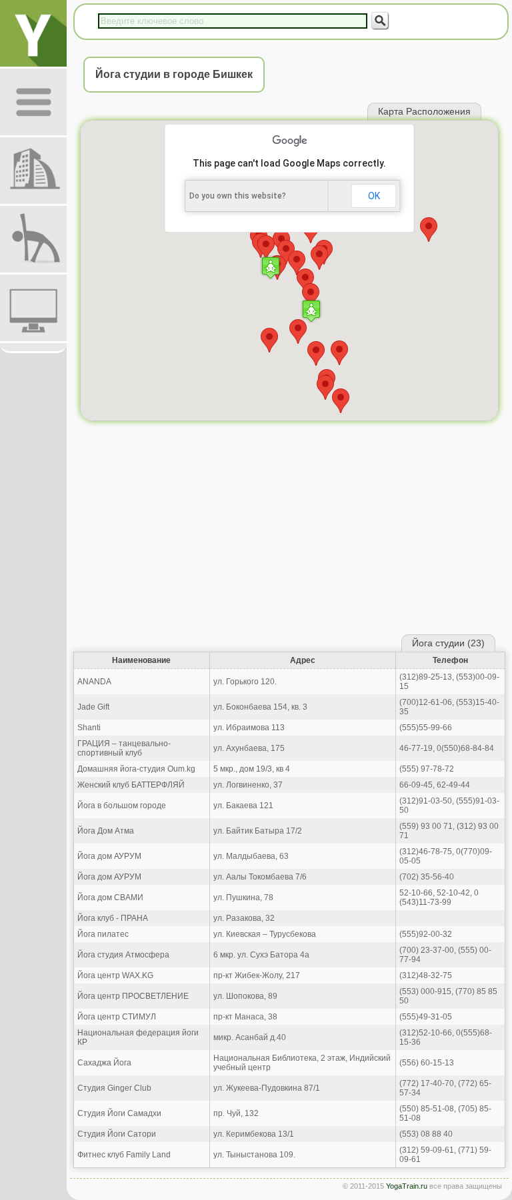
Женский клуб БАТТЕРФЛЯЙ (131, 785)
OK (374, 196)
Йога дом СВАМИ (110, 897)
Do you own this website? (237, 196)
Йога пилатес (103, 934)
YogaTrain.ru (406, 1186)
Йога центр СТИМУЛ (116, 1016)
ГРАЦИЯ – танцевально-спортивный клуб (124, 748)
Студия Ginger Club (114, 1088)
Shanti (89, 727)
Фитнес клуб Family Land (124, 1154)
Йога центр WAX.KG (115, 975)
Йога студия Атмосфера (123, 954)
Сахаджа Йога (104, 1062)
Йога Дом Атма (105, 831)
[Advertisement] (289, 531)
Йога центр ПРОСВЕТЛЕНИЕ (133, 996)
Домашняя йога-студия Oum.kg (136, 769)
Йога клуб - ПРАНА (112, 918)
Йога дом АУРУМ (109, 856)
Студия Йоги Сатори (116, 1134)
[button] (311, 310)
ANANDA (94, 681)
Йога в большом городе (121, 805)
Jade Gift (93, 707)
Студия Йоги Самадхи (119, 1113)
